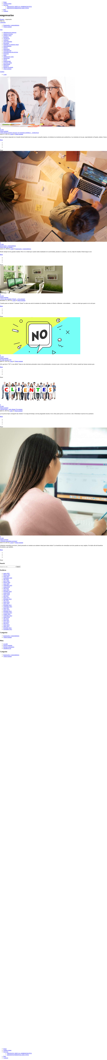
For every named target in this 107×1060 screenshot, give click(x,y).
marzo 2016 (6, 602)
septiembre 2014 (7, 615)
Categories (3, 22)
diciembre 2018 (7, 591)
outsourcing (6, 58)
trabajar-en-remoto (8, 67)
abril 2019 (6, 588)
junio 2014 (6, 620)
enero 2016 (6, 603)
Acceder (5, 644)
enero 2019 (6, 590)
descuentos (6, 43)
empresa (5, 47)
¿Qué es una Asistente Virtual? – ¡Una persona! (12, 299)
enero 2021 (6, 576)
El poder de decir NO (5, 360)
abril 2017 (6, 596)
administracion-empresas (9, 32)
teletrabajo (6, 65)
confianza (5, 40)
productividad (7, 61)
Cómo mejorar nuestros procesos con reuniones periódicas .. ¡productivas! (19, 132)
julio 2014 (6, 618)
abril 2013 (6, 623)
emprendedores (7, 46)
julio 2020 (6, 579)
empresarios (6, 49)
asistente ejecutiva (8, 34)
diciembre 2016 (7, 599)
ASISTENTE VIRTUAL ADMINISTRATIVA (19, 6)
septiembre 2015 (7, 606)
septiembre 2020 (7, 578)
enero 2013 (6, 626)
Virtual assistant (7, 26)
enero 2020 (6, 584)
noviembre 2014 (7, 612)
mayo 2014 (6, 622)
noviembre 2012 (7, 629)
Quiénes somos (7, 3)
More (1, 140)
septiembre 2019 (7, 585)
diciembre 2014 (7, 611)
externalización (7, 50)
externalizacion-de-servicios (10, 52)
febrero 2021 (6, 575)
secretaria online (7, 62)
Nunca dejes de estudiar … (7, 247)
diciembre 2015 (7, 605)
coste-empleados (7, 41)
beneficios (6, 37)
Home (5, 2)
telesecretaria (6, 64)
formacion (6, 53)
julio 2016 (6, 600)
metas (4, 55)
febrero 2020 (6, 582)
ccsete (5, 74)
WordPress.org (7, 648)
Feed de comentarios (8, 647)
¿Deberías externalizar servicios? (8, 541)
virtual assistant (7, 69)
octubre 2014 (6, 614)
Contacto (5, 11)
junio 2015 (6, 608)
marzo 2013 (6, 625)
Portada (2, 19)
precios (5, 59)
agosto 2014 (6, 617)
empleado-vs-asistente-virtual (11, 44)
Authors (2, 71)
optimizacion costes (8, 56)
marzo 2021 (6, 573)
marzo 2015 (6, 609)
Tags (1, 29)
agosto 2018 (6, 593)
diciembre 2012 (7, 628)
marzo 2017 (6, 597)
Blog (4, 9)
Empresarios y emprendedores (11, 25)
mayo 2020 (6, 581)
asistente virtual (7, 35)
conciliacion (6, 38)
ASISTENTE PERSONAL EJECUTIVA (18, 8)
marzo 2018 (6, 594)
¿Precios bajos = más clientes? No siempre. (11, 409)
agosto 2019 (6, 587)
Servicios (5, 5)
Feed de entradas (7, 645)
